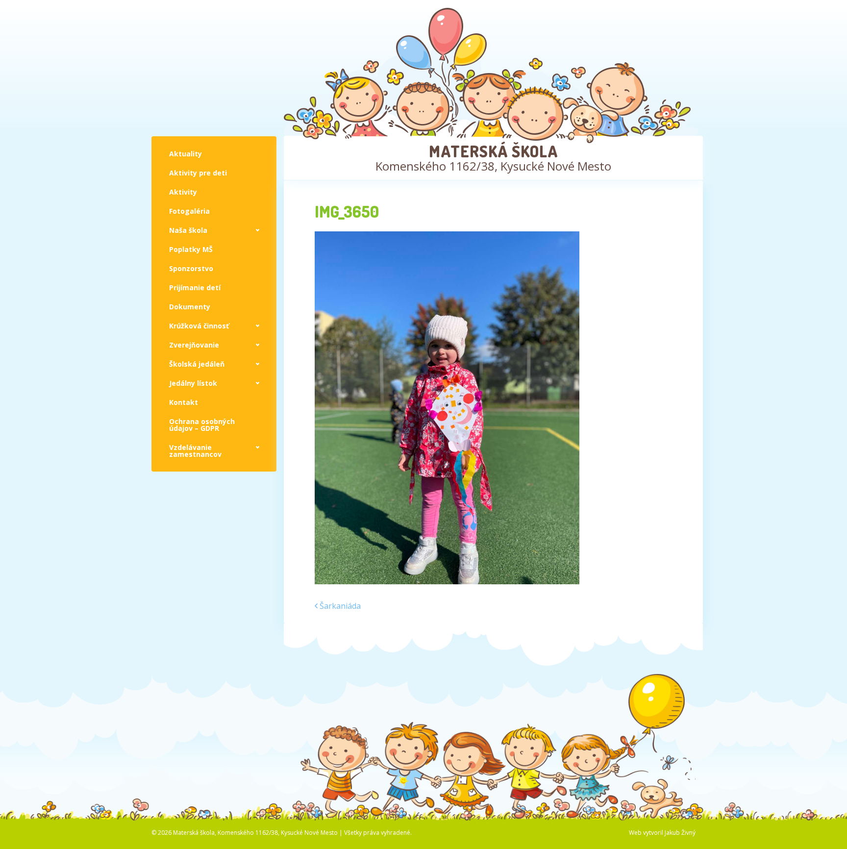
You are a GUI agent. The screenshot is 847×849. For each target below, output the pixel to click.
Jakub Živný (680, 832)
